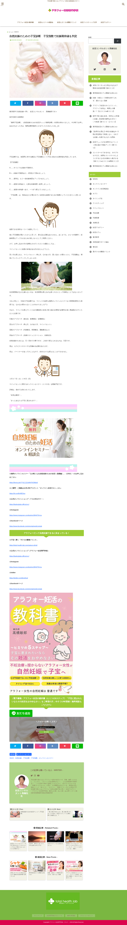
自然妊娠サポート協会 (101, 242)
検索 (89, 37)
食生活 (95, 247)
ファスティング (98, 203)
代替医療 (96, 218)
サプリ (95, 193)
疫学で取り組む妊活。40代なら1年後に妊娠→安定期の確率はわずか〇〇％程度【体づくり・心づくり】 (106, 119)
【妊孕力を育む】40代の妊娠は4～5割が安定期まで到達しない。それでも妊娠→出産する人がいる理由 (106, 134)
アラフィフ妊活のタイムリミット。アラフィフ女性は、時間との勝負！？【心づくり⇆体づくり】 (105, 108)
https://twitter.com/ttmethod (18, 578)
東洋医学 (96, 237)
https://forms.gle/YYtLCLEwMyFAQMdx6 (23, 482)
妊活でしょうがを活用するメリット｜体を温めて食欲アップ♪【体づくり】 (105, 145)
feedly (47, 732)
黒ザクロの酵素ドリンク (101, 251)
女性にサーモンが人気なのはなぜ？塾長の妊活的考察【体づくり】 (105, 86)
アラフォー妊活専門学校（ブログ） (59, 922)
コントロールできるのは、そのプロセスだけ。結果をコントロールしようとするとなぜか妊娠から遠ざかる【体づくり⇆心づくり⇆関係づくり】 (106, 157)
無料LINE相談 (71, 915)
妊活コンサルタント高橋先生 (21, 793)
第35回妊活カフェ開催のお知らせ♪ (105, 126)
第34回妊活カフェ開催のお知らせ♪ (105, 166)
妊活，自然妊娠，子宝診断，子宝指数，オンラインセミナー (32, 758)
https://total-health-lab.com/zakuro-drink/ (23, 545)
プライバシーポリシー (86, 915)
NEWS (12, 754)
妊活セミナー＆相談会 (45, 22)
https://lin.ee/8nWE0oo (17, 493)
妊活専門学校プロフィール (54, 915)
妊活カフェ (97, 232)
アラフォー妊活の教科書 (26, 22)
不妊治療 (96, 213)
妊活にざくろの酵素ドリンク (66, 22)
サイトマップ (38, 915)
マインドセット (98, 208)
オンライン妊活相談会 (101, 189)
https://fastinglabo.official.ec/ (19, 504)
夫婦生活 (96, 223)
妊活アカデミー (106, 22)
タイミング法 (97, 198)
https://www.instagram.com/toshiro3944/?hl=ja (25, 515)
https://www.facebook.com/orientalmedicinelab (25, 526)
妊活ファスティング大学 (88, 22)
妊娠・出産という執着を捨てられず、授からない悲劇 (105, 99)
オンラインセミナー (24, 754)
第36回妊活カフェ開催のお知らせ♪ (105, 93)
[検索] (117, 40)
